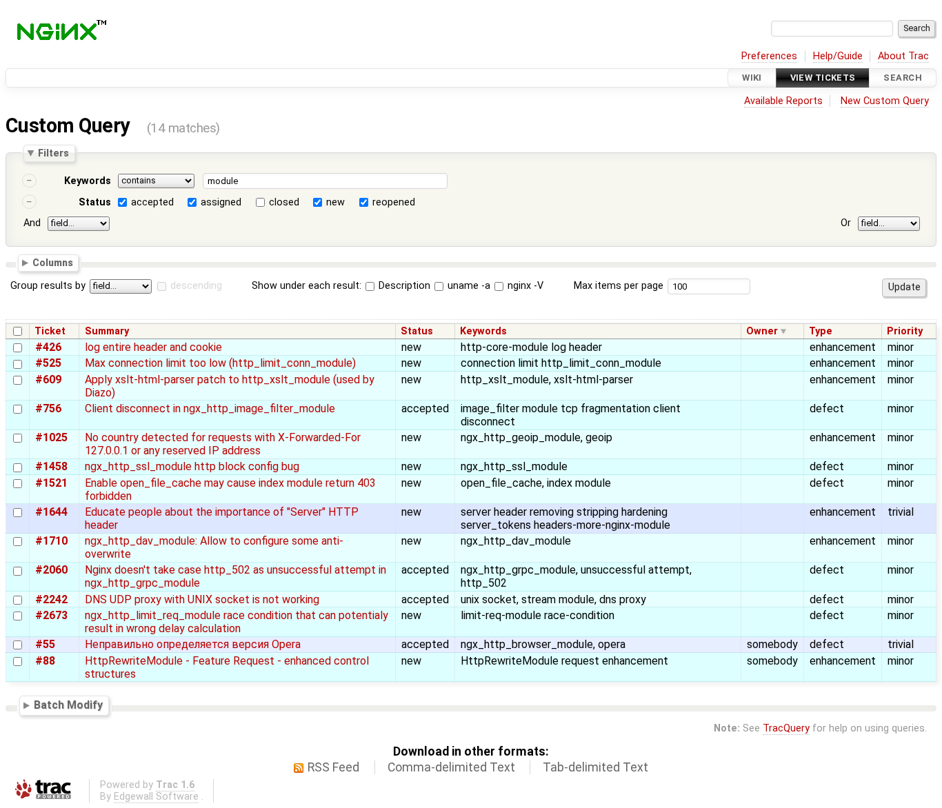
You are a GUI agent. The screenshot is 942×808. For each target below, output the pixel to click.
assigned (221, 202)
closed (284, 202)
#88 (45, 660)
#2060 (51, 569)
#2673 (51, 615)
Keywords (87, 181)
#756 (48, 408)
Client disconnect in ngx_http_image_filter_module (210, 408)
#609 (48, 379)
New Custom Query (885, 101)
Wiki (752, 77)
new (335, 202)
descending (196, 286)
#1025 (51, 437)
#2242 (51, 599)
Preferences (769, 56)
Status (95, 202)
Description (403, 286)
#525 (48, 363)
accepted (152, 202)
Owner (762, 331)
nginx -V (524, 286)
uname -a (467, 286)
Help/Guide (838, 56)
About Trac (903, 56)
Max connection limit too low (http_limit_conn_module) (220, 363)
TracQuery (786, 728)
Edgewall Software (156, 796)
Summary (107, 331)
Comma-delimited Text (451, 767)
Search (902, 77)
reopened (393, 202)
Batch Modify (68, 704)
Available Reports (783, 101)
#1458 (51, 466)
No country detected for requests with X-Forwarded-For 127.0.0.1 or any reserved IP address (223, 444)
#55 (45, 644)
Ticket (50, 331)
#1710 (51, 540)
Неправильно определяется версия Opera (193, 644)
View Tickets (823, 77)
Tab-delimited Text (595, 767)
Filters (53, 153)
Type (820, 331)
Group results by (48, 286)
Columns (52, 261)
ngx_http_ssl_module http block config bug (192, 466)
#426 (48, 347)
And (32, 223)
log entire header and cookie (153, 347)
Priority (905, 331)
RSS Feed (333, 767)
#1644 (51, 511)
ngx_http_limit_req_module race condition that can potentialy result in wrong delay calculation (236, 622)
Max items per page (618, 286)
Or (846, 223)
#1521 (51, 482)
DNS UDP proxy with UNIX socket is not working (202, 599)
